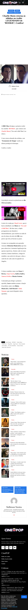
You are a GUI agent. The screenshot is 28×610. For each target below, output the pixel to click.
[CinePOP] (10, 2)
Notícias (11, 10)
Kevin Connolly (22, 343)
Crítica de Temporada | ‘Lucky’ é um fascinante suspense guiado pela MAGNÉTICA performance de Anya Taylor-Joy (13, 581)
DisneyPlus (13, 369)
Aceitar (24, 596)
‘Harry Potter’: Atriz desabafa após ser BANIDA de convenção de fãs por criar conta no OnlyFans (18, 454)
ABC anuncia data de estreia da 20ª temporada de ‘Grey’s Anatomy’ (7, 490)
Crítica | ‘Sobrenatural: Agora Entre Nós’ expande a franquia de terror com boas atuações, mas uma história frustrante (12, 589)
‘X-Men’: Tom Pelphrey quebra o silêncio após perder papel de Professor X (17, 414)
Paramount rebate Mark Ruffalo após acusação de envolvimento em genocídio (18, 444)
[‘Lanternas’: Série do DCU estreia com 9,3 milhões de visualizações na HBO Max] (5, 402)
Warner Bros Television (6, 347)
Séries (17, 10)
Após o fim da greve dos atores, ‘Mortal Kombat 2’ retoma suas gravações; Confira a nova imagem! (20, 491)
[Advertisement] (14, 40)
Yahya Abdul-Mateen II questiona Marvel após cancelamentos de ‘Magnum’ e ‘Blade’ (17, 373)
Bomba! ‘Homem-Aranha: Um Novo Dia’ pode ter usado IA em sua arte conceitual (17, 393)
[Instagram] (14, 514)
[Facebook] (3, 547)
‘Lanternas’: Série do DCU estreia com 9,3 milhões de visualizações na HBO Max (17, 404)
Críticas (3, 576)
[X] (10, 547)
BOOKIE (12, 128)
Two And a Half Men (12, 345)
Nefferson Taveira (15, 86)
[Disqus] (14, 321)
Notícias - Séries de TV (14, 12)
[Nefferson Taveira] (10, 86)
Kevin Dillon (4, 345)
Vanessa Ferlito (6, 276)
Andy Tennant (8, 342)
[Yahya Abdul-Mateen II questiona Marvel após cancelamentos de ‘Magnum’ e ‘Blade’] (5, 371)
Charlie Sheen (5, 131)
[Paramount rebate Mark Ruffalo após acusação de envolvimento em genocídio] (5, 442)
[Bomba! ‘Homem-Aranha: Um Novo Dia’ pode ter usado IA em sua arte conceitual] (5, 392)
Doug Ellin (10, 343)
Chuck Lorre (18, 223)
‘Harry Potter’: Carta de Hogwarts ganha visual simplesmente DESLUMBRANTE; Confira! (18, 363)
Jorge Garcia (10, 274)
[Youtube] (14, 547)
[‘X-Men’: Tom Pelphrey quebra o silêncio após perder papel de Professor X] (5, 412)
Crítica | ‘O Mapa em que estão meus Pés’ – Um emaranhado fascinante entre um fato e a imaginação (13, 573)
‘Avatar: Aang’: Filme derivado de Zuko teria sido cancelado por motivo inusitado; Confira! (18, 424)
